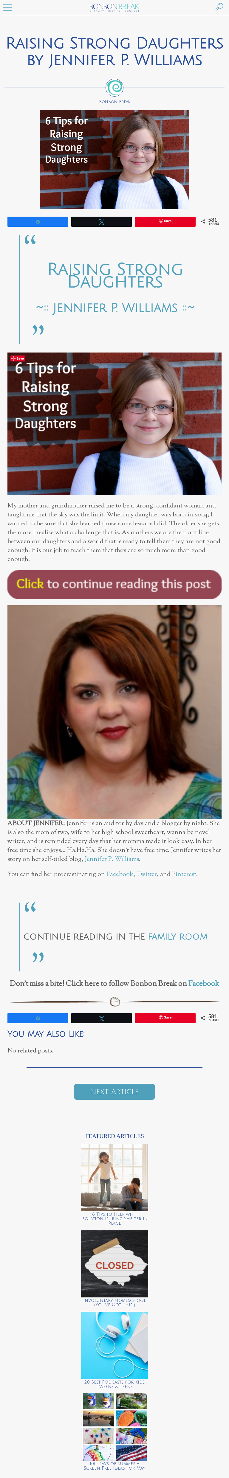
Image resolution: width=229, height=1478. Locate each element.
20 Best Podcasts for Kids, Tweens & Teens (114, 1384)
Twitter (147, 874)
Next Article (114, 1092)
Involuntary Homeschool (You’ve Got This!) (114, 1302)
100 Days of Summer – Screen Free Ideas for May (115, 1466)
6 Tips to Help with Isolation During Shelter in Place (114, 1219)
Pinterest (184, 874)
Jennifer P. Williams (112, 859)
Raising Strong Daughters (115, 275)
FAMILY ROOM (178, 936)
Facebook (119, 874)
